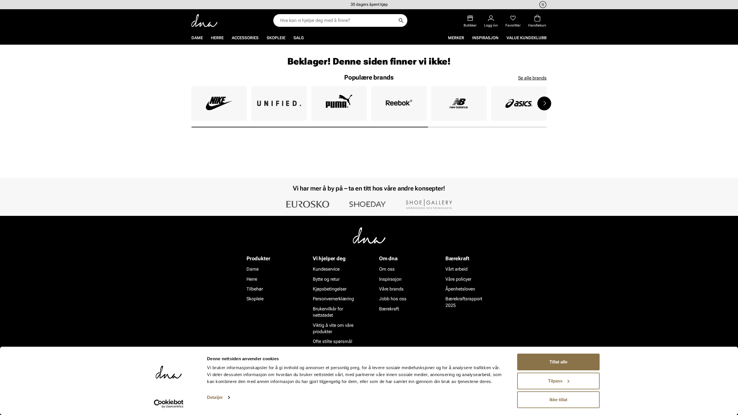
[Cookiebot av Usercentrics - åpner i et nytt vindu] (169, 403)
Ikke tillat (558, 399)
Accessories (245, 37)
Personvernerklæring (333, 298)
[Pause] (542, 4)
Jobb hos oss (392, 298)
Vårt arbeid (456, 269)
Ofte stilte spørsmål (332, 341)
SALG (298, 37)
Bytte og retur (326, 279)
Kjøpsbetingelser (330, 289)
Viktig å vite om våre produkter (333, 328)
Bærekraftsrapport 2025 (463, 302)
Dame (197, 37)
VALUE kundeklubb (527, 37)
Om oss (387, 269)
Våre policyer (458, 279)
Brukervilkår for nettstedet (328, 312)
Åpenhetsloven (460, 289)
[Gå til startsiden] (204, 20)
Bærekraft (389, 308)
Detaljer (215, 397)
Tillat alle (558, 361)
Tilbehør (254, 289)
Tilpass (555, 380)
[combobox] (337, 20)
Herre (217, 37)
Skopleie (276, 37)
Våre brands (391, 289)
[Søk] (401, 20)
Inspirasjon (485, 37)
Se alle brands (532, 78)
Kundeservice (326, 269)
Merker (456, 37)
